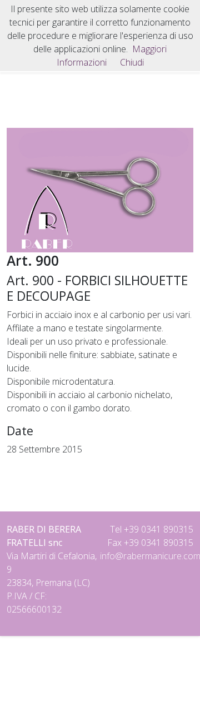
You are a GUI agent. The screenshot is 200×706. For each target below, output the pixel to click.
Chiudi (132, 62)
